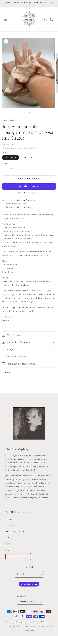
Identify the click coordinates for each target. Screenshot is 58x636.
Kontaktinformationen (46, 626)
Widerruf (9, 525)
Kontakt (8, 550)
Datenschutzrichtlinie (14, 531)
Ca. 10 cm (27, 157)
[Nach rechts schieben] (35, 113)
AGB (7, 538)
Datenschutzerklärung (14, 626)
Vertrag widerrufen (18, 556)
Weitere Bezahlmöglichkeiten (29, 193)
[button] (5, 19)
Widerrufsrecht (46, 622)
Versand (13, 148)
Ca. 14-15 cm (10, 157)
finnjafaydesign (18, 622)
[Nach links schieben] (23, 113)
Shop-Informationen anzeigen (18, 207)
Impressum (10, 544)
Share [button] (7, 372)
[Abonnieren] (41, 574)
